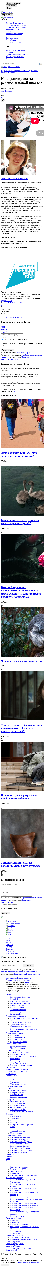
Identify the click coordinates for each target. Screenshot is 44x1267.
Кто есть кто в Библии (19, 1001)
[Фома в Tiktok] (9, 928)
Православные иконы (14, 1033)
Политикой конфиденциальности (16, 358)
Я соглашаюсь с (18, 353)
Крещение (14, 1220)
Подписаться (28, 965)
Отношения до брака (18, 1108)
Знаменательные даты (19, 1090)
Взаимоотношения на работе (21, 1112)
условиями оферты (24, 353)
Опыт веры (14, 1082)
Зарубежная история (18, 1097)
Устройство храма (17, 1048)
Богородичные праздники (20, 1027)
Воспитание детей (13, 1050)
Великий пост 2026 (18, 1169)
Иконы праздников (18, 1037)
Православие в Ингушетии (21, 1148)
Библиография (16, 1014)
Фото (8, 1159)
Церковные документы (15, 1244)
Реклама (9, 943)
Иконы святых (16, 1040)
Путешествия (11, 1074)
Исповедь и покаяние (19, 1225)
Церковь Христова (13, 1242)
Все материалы (12, 38)
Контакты (9, 945)
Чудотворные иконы (18, 1042)
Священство (15, 1233)
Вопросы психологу (22, 71)
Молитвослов (11, 36)
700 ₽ (3, 327)
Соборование (15, 1231)
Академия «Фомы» (13, 29)
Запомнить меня (10, 909)
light (2, 91)
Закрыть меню (7, 15)
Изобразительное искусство (21, 1125)
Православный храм (14, 1044)
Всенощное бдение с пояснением (23, 1239)
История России (16, 1095)
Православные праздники (16, 1016)
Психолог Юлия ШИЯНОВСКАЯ (14, 179)
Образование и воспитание (16, 1072)
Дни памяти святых (18, 1025)
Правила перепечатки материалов (19, 980)
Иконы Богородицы (18, 1035)
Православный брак (18, 1110)
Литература (15, 1118)
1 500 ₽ (4, 330)
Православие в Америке (20, 1137)
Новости (9, 32)
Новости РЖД (11, 1076)
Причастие (14, 1222)
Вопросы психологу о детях (21, 1065)
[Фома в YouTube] (10, 930)
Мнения (9, 1157)
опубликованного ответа (11, 299)
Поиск (9, 8)
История (9, 1088)
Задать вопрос (6, 301)
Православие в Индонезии (21, 1150)
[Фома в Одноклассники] (13, 924)
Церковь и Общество (14, 1246)
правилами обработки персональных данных (19, 972)
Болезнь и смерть (17, 1101)
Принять (5, 1265)
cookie (27, 982)
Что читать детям (17, 1061)
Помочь (10, 12)
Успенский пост (16, 1171)
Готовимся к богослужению (17, 1235)
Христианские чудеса (19, 1084)
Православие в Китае (18, 1152)
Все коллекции (12, 59)
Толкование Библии (18, 1010)
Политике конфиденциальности (30, 1262)
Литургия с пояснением (19, 1237)
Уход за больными (17, 1103)
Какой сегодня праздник (15, 50)
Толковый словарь (17, 1131)
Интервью (10, 1154)
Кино (12, 1127)
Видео (8, 1161)
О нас (8, 938)
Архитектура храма (18, 1046)
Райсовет (9, 52)
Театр (12, 1129)
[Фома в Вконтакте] (11, 921)
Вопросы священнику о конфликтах (24, 1203)
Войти (17, 67)
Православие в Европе (19, 1146)
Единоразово (9, 340)
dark (6, 91)
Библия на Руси (16, 1012)
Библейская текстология (20, 1003)
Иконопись (14, 1120)
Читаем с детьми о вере (15, 57)
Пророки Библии (17, 1005)
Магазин (9, 940)
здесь (15, 346)
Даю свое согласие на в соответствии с (21, 357)
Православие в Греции (19, 1144)
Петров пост (15, 1173)
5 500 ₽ (4, 332)
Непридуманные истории (16, 25)
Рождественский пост (19, 1167)
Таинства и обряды (13, 1218)
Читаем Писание (17, 1008)
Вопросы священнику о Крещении (24, 1205)
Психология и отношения (16, 27)
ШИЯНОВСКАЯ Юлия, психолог (20, 303)
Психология (10, 1099)
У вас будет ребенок (18, 1063)
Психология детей (17, 1054)
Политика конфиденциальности (18, 978)
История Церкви (17, 1093)
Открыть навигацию (14, 3)
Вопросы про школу (14, 317)
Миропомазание (16, 1229)
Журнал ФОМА (7, 71)
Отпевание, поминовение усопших (24, 1227)
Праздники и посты (13, 1165)
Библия (8, 995)
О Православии (16, 1086)
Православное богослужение (17, 55)
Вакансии (9, 949)
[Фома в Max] (8, 934)
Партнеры (10, 951)
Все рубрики (11, 40)
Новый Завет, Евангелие (20, 997)
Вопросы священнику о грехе (22, 1197)
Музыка (13, 1122)
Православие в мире (14, 1135)
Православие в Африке (19, 1139)
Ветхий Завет (15, 999)
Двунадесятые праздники (20, 1022)
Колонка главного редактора (17, 1069)
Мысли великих (16, 1133)
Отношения (10, 1067)
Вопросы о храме (17, 1216)
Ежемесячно (23, 340)
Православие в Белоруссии (21, 1142)
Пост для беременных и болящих (23, 1175)
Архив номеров (12, 953)
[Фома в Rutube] (9, 932)
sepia (10, 91)
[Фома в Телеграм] (10, 926)
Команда (9, 947)
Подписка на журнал (14, 42)
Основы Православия (14, 23)
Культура (9, 1114)
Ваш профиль (11, 6)
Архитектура (15, 1116)
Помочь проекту (7, 350)
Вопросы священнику (14, 34)
